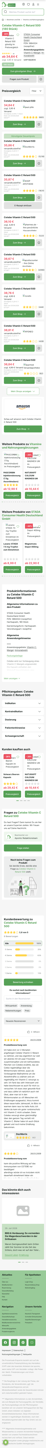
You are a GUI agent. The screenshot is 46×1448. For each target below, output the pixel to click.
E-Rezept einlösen (23, 205)
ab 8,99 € (9, 563)
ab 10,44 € (32, 489)
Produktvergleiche (8, 1331)
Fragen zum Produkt (19, 79)
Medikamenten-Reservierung (7, 1286)
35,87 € (9, 179)
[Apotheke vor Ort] (23, 4)
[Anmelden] (33, 4)
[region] (23, 1103)
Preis (27, 1010)
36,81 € (9, 330)
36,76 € (9, 293)
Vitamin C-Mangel (32, 52)
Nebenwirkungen (13, 1010)
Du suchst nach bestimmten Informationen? (23, 991)
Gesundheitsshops (8, 1317)
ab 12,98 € (10, 489)
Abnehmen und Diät (13, 20)
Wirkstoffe (5, 1325)
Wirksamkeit (11, 1005)
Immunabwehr (21, 650)
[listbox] (23, 1021)
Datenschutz (18, 1350)
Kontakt (4, 1300)
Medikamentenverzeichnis (11, 1323)
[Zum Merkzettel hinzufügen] (17, 34)
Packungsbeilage (15, 655)
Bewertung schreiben (23, 982)
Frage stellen (23, 848)
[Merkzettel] (28, 4)
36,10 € (9, 221)
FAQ (3, 1297)
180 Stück (8, 64)
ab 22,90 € (32, 563)
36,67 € (9, 258)
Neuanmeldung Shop (32, 1285)
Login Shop (29, 1282)
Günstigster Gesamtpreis (23, 136)
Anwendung (26, 1005)
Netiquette (27, 1354)
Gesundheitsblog (7, 1291)
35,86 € (9, 145)
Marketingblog (30, 1288)
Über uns (5, 1282)
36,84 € (9, 364)
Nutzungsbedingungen (11, 1354)
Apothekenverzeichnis (9, 1314)
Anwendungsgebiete (9, 1328)
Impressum (6, 1350)
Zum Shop (17, 124)
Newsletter (5, 1294)
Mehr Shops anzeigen (21, 391)
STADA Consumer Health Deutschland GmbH (33, 37)
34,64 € (9, 105)
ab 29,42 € (10, 787)
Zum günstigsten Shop (21, 71)
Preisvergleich (12, 495)
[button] (38, 4)
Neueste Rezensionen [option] (16, 1021)
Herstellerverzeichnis (9, 1320)
